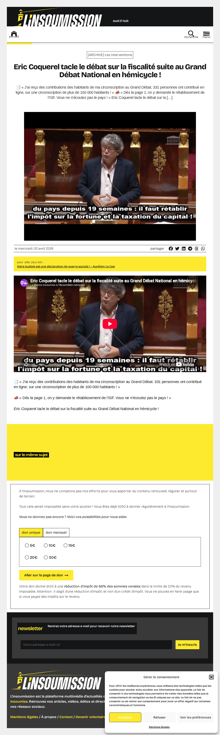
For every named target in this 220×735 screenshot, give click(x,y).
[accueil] (14, 33)
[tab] (31, 532)
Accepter (125, 717)
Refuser (159, 717)
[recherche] (191, 33)
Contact (66, 717)
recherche (191, 37)
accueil (14, 36)
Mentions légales (159, 727)
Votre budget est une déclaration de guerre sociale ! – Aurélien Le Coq (66, 266)
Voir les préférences (195, 717)
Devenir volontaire (91, 717)
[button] (211, 677)
